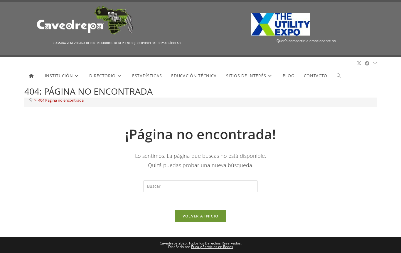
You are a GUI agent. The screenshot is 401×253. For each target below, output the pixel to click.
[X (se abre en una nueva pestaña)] (359, 63)
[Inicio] (31, 100)
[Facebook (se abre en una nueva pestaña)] (367, 63)
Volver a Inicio (201, 216)
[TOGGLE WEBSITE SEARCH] (339, 76)
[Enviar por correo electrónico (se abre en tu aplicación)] (375, 63)
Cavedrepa (37, 63)
